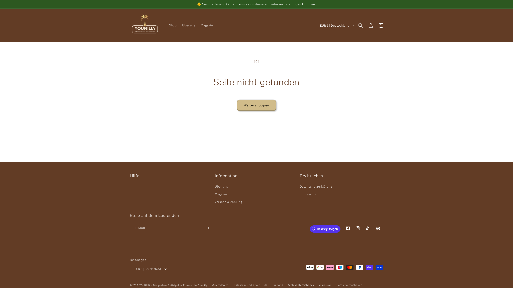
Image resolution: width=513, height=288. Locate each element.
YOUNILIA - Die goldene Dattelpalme (160, 285)
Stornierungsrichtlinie (349, 285)
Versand (278, 285)
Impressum (308, 194)
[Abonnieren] (207, 228)
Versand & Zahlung (228, 202)
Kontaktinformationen (301, 285)
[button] (361, 25)
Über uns (221, 186)
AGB (267, 285)
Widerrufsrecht (220, 285)
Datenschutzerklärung (316, 186)
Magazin (221, 194)
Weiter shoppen (256, 105)
